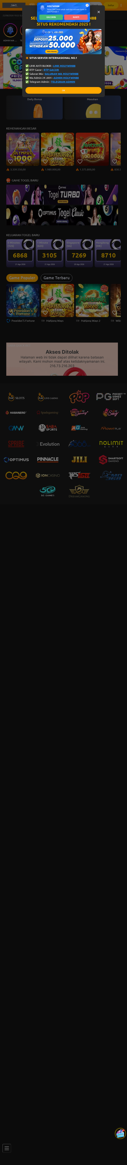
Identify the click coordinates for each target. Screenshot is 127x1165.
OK (63, 90)
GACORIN (51, 17)
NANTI (76, 17)
